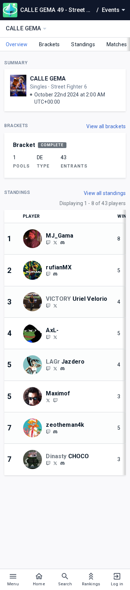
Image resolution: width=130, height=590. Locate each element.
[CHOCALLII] (55, 463)
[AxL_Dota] (55, 337)
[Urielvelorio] (48, 305)
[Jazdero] (55, 368)
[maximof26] (55, 400)
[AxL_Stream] (48, 337)
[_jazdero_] (62, 368)
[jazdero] (48, 368)
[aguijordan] (48, 463)
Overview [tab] (16, 44)
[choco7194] (62, 463)
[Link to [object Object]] (34, 238)
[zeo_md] (48, 431)
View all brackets (106, 126)
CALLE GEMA (48, 78)
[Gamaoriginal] (55, 242)
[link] (62, 242)
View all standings (105, 193)
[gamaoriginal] (48, 242)
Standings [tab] (83, 44)
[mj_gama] (62, 242)
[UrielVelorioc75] (55, 305)
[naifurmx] (48, 274)
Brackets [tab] (49, 44)
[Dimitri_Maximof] (48, 400)
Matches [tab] (117, 44)
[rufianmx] (55, 274)
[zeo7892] (55, 431)
